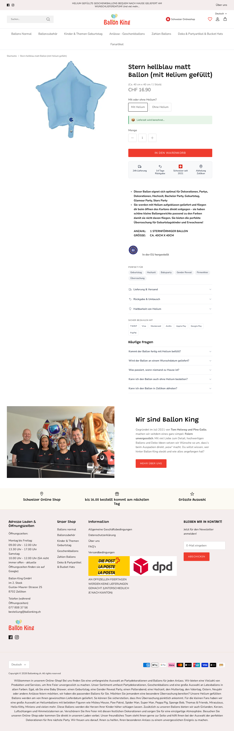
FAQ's (92, 546)
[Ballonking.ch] (117, 19)
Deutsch (219, 13)
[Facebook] (8, 5)
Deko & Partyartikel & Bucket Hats (200, 34)
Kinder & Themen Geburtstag (83, 34)
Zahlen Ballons (161, 34)
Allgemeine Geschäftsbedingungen (110, 529)
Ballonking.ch (34, 673)
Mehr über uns (151, 463)
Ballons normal (21, 34)
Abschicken (196, 556)
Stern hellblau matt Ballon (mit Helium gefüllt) (43, 56)
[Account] (217, 19)
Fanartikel (117, 44)
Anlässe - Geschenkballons (127, 34)
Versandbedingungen (101, 552)
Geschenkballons (67, 551)
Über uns (221, 5)
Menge (132, 130)
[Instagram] (13, 5)
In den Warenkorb (170, 153)
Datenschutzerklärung (102, 535)
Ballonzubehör (47, 34)
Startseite (12, 56)
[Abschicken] (48, 19)
